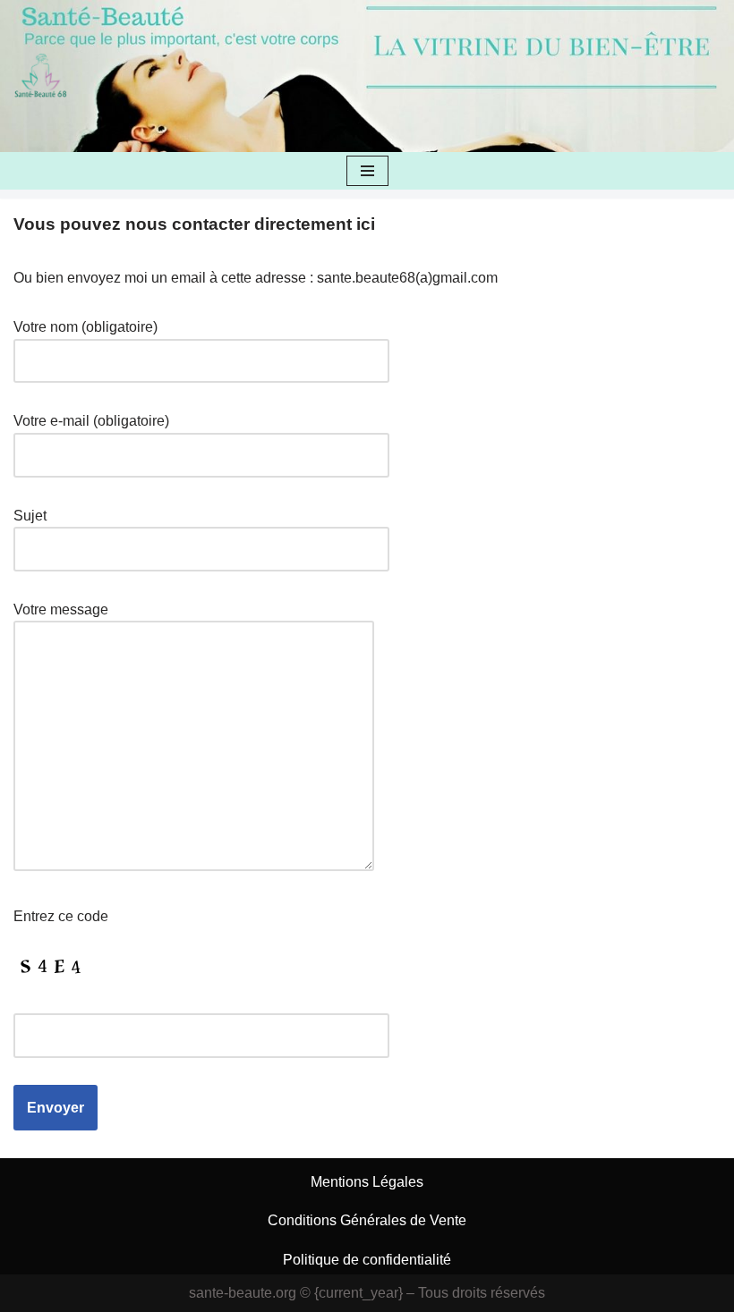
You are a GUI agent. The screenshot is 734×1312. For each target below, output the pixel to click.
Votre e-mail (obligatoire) (91, 420)
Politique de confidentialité (367, 1259)
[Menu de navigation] (367, 171)
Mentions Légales (367, 1181)
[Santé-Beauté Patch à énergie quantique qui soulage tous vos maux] (40, 75)
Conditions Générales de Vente (367, 1220)
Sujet (30, 515)
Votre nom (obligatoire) (85, 326)
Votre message (60, 609)
